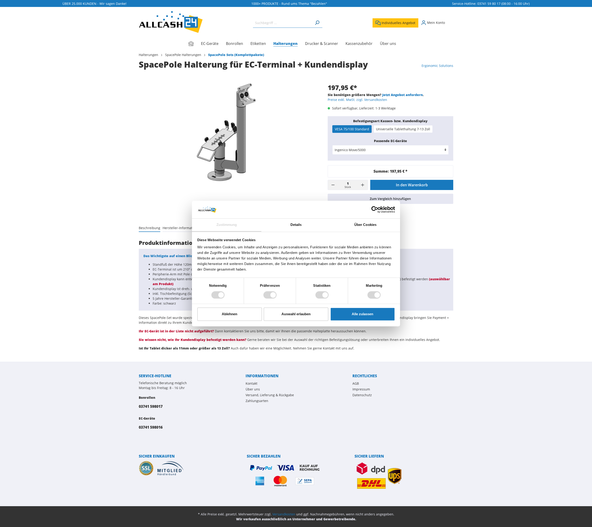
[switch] (270, 295)
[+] (362, 184)
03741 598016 (151, 427)
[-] (333, 184)
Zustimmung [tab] (226, 225)
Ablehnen (229, 314)
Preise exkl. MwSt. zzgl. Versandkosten (357, 99)
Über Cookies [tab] (365, 225)
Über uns (253, 389)
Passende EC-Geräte (390, 141)
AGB (355, 383)
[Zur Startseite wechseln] (171, 22)
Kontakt (251, 383)
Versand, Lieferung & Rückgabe (270, 395)
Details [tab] (296, 225)
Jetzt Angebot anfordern (402, 95)
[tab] (149, 228)
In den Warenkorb (412, 184)
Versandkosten (283, 514)
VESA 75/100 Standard (352, 129)
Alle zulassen (362, 314)
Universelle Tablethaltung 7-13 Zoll (403, 129)
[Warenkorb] (450, 21)
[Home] (194, 44)
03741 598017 (151, 406)
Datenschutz (362, 395)
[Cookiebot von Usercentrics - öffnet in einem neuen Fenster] (375, 209)
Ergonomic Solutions (437, 65)
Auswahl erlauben (296, 314)
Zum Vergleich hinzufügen (390, 198)
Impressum (361, 389)
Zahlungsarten (257, 401)
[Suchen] (317, 23)
